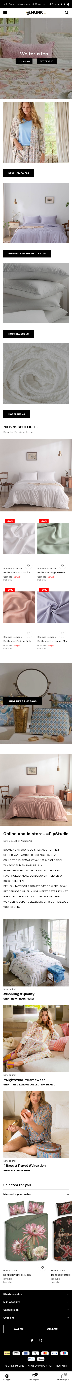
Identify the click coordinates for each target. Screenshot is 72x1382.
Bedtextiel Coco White (16, 572)
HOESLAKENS (16, 414)
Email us (52, 1329)
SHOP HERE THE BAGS (22, 701)
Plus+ (51, 1366)
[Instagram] (40, 1340)
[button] (5, 13)
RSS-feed (61, 1366)
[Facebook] (32, 1340)
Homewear (24, 61)
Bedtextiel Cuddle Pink (17, 641)
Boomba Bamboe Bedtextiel (27, 253)
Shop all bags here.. (17, 1170)
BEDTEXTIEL (47, 61)
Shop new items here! (18, 998)
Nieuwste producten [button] (17, 1194)
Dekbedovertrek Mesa (17, 1274)
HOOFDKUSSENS (18, 333)
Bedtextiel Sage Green (51, 572)
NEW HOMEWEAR (18, 173)
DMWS (41, 1366)
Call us (18, 1329)
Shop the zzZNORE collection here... (29, 1084)
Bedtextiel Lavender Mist (52, 641)
